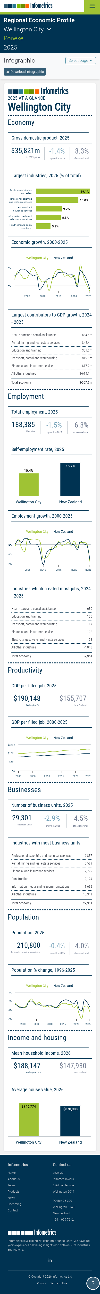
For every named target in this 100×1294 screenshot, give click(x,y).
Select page (78, 60)
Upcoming (14, 1204)
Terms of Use (58, 1283)
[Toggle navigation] (92, 6)
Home (12, 1172)
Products (13, 1191)
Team (11, 1185)
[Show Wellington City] (37, 258)
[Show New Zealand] (63, 258)
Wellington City (24, 29)
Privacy (41, 1283)
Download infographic (27, 72)
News (11, 1198)
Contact (13, 1210)
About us (14, 1179)
